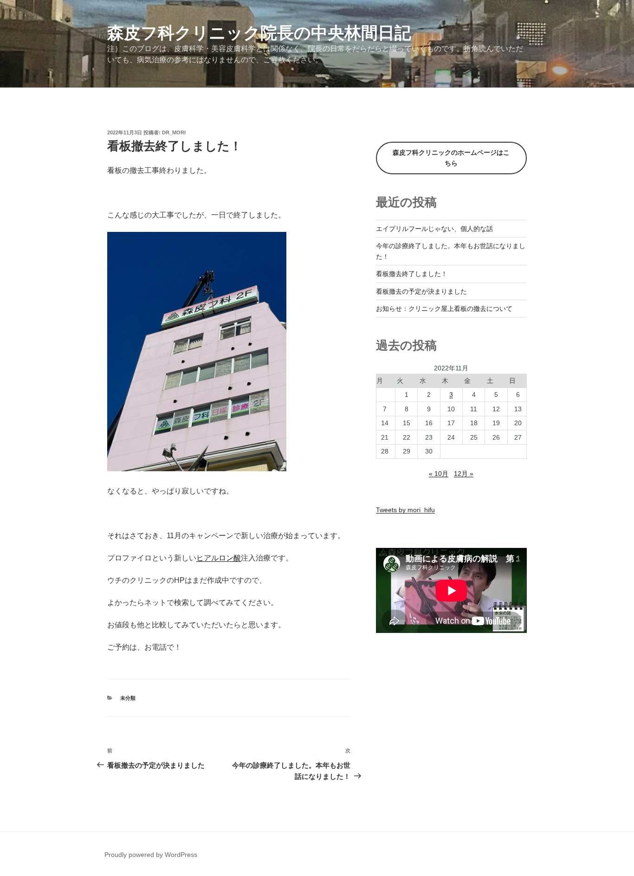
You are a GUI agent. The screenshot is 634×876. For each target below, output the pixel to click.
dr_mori (174, 132)
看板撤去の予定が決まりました (421, 291)
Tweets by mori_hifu (405, 510)
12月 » (463, 473)
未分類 (128, 698)
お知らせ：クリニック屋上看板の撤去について (444, 308)
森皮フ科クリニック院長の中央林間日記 (259, 32)
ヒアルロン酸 (218, 558)
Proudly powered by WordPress (150, 854)
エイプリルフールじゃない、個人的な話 (434, 228)
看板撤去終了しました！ (411, 273)
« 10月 (438, 473)
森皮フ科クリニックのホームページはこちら (451, 158)
